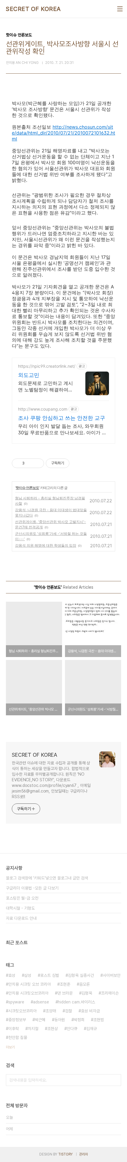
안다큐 (72, 1028)
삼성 (27, 975)
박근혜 (40, 1019)
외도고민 (28, 375)
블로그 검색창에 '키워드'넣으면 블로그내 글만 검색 (47, 878)
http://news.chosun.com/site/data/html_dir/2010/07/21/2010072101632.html (63, 133)
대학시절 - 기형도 (20, 908)
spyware (16, 1002)
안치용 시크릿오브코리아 (28, 993)
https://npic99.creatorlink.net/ (46, 366)
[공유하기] (30, 463)
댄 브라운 (65, 993)
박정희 (79, 1019)
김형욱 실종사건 (81, 975)
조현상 (52, 1028)
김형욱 (87, 993)
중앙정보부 (17, 1019)
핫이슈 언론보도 (27, 487)
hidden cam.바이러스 (76, 1002)
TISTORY (65, 1154)
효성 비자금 (90, 1010)
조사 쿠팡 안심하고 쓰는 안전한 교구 (61, 418)
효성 (11, 975)
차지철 (33, 1028)
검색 (115, 1080)
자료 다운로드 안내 (21, 918)
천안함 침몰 (17, 1037)
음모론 (84, 984)
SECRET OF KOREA (33, 9)
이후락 (13, 1028)
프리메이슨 (110, 993)
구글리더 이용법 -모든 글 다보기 (32, 888)
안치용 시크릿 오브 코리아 (29, 984)
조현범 (98, 1019)
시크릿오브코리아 (22, 1010)
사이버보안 (112, 975)
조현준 (65, 984)
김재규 (91, 1028)
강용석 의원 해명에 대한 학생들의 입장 (45, 545)
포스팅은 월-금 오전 (22, 898)
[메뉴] (120, 9)
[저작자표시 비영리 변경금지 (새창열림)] (77, 463)
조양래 (50, 1010)
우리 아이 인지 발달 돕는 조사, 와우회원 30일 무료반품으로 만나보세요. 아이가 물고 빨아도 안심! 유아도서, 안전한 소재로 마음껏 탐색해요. (62, 429)
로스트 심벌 (49, 975)
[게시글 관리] (37, 463)
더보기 (10, 1047)
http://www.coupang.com (42, 408)
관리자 (83, 1154)
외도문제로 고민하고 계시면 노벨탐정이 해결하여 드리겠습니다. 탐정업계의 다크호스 (45, 386)
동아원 (59, 1019)
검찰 (68, 1010)
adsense (41, 1002)
